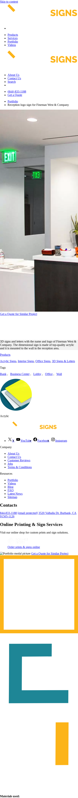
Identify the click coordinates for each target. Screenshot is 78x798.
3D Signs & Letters (63, 361)
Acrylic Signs (8, 361)
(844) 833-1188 (17, 91)
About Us (13, 74)
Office (49, 374)
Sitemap (12, 497)
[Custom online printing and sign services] (18, 543)
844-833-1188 (8, 513)
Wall (59, 374)
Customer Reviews (19, 460)
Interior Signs (26, 361)
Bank (3, 374)
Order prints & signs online (24, 547)
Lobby (37, 374)
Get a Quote (15, 95)
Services (13, 38)
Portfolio (13, 41)
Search (12, 81)
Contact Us (14, 78)
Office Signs (42, 361)
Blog (10, 486)
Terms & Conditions (20, 467)
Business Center (20, 374)
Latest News (15, 493)
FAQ (11, 490)
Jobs (10, 463)
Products (13, 34)
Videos (12, 45)
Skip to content (9, 1)
